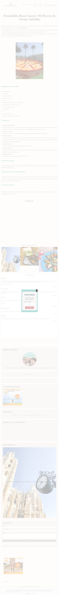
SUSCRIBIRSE (29, 307)
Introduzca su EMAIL (27, 301)
